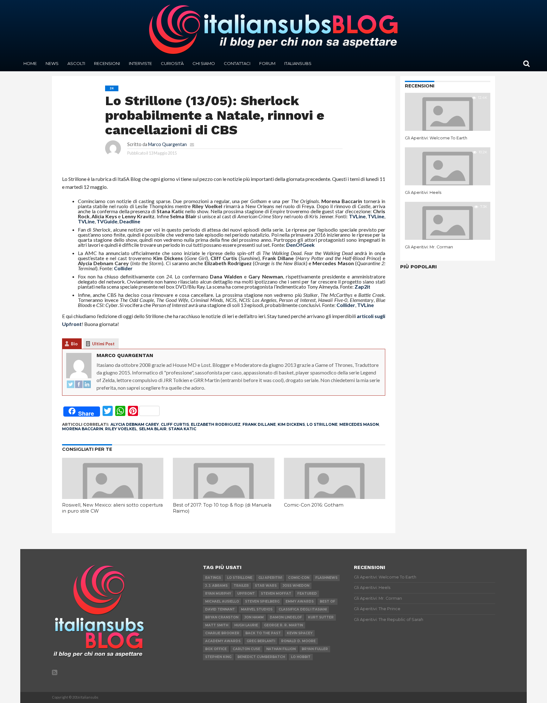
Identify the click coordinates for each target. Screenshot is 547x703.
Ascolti (76, 63)
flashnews (326, 578)
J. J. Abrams (216, 586)
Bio (74, 343)
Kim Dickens (291, 424)
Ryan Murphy (218, 593)
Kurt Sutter (321, 617)
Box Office (216, 649)
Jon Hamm (254, 617)
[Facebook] (79, 384)
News (52, 63)
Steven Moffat (276, 593)
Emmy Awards (300, 601)
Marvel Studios (257, 609)
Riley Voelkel (121, 428)
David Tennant (220, 609)
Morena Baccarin (82, 428)
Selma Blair (153, 428)
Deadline (129, 221)
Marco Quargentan (167, 144)
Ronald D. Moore (298, 641)
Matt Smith (216, 625)
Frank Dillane (259, 424)
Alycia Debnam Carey (134, 424)
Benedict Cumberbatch (261, 657)
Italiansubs (297, 63)
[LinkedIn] (87, 384)
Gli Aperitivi (270, 578)
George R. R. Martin (283, 625)
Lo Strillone (322, 424)
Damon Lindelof (286, 617)
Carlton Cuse (246, 649)
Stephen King (218, 657)
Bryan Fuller (315, 649)
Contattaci (237, 63)
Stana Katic (182, 428)
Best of (327, 601)
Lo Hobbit (301, 657)
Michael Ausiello (222, 601)
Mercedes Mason (359, 424)
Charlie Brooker (222, 633)
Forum (267, 63)
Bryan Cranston (221, 617)
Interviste (140, 63)
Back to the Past (263, 633)
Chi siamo (203, 63)
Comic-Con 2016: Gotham (313, 505)
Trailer (241, 586)
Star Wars (266, 586)
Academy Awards (223, 641)
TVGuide (107, 221)
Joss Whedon (296, 586)
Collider (123, 268)
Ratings (213, 578)
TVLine (357, 216)
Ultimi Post (103, 343)
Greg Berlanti (261, 641)
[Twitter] (70, 384)
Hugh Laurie (246, 625)
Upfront (246, 593)
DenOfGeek (300, 245)
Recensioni (107, 63)
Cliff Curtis (175, 424)
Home (30, 63)
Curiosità (172, 63)
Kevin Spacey (299, 633)
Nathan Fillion (281, 649)
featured (307, 593)
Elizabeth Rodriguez (216, 424)
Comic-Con (298, 578)
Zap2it (362, 287)
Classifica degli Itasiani (303, 609)
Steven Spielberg (262, 601)
